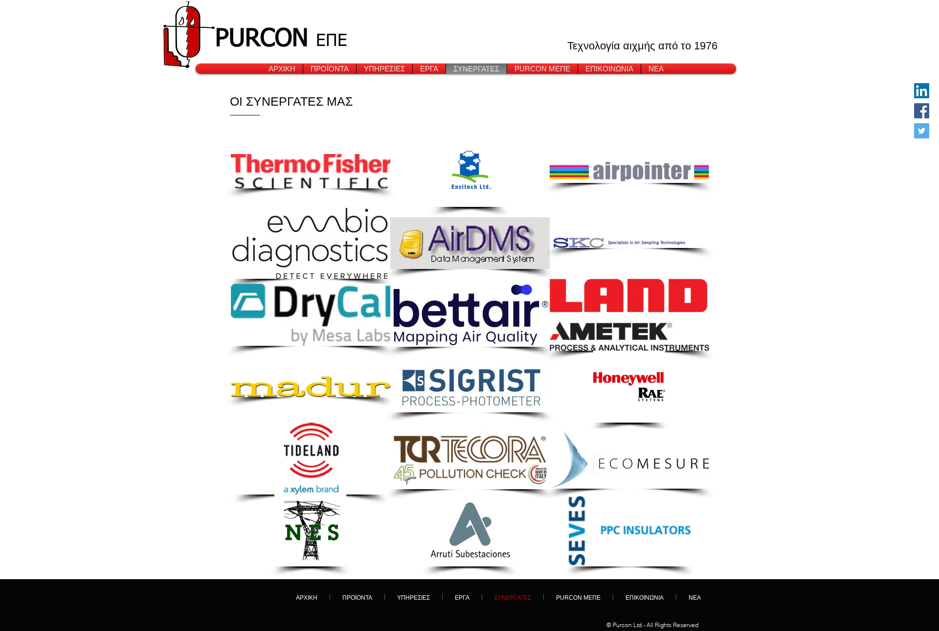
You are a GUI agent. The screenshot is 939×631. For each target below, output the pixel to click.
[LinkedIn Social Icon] (921, 90)
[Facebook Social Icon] (921, 110)
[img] (470, 243)
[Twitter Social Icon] (921, 130)
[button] (384, 69)
